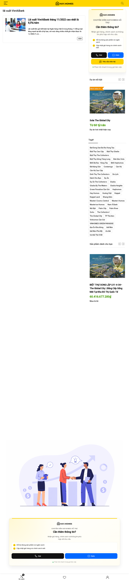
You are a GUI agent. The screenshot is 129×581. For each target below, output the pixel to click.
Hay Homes (94, 193)
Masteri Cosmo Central (99, 201)
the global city (96, 216)
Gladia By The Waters (98, 186)
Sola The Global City (100, 120)
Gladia (113, 182)
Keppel (117, 193)
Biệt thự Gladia (113, 151)
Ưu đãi (108, 231)
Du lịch (115, 174)
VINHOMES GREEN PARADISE (102, 224)
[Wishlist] (64, 577)
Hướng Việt (106, 193)
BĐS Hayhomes (117, 163)
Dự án (106, 178)
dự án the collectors (98, 182)
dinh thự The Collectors (99, 174)
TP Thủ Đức (109, 216)
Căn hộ (119, 167)
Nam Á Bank (112, 205)
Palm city (102, 208)
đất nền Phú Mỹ (96, 231)
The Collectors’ (103, 212)
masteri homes (118, 201)
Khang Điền (107, 197)
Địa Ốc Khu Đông (96, 227)
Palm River (113, 208)
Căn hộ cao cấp (96, 170)
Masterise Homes (97, 205)
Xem (80, 39)
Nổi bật (93, 208)
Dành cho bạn (95, 178)
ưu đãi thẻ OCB (96, 235)
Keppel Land (95, 197)
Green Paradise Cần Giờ (99, 189)
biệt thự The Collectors (99, 155)
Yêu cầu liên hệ (109, 62)
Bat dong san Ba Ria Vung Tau (102, 148)
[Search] (122, 3)
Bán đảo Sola (118, 159)
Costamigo (108, 167)
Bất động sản (95, 167)
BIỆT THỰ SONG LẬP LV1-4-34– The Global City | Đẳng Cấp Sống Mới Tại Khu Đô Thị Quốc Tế (106, 288)
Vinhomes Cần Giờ (97, 220)
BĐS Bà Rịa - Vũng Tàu (99, 163)
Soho (92, 212)
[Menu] (6, 3)
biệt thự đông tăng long (100, 159)
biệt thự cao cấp (97, 151)
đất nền (109, 227)
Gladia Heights (116, 186)
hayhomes (116, 189)
